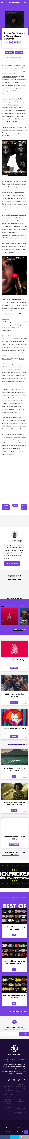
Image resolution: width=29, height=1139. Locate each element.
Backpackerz (14, 2)
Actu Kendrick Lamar (21, 1086)
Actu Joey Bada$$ (20, 1089)
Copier (25, 1137)
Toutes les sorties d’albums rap (8, 1095)
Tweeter (16, 1137)
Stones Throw (13, 105)
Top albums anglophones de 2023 (21, 1108)
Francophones (21, 606)
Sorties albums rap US (8, 1087)
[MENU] (2, 2)
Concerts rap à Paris (8, 1101)
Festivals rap (8, 1107)
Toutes (3, 606)
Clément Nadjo (14, 57)
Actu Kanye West (20, 1091)
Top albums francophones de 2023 (21, 1102)
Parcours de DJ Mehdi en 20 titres (20, 1113)
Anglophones (11, 606)
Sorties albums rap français (8, 1091)
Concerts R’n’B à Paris (8, 1104)
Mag (25, 2)
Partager (6, 1137)
